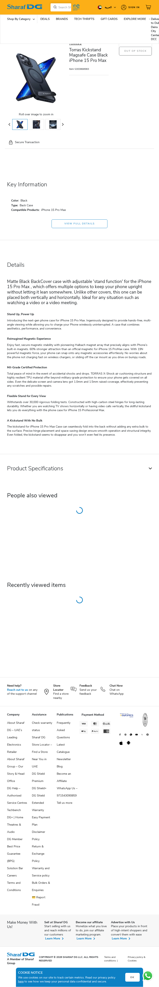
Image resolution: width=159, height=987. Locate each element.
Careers (12, 876)
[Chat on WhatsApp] (148, 976)
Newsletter (64, 759)
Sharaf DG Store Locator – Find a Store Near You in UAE (42, 751)
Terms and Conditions (14, 886)
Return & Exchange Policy (38, 853)
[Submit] (54, 7)
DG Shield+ (39, 788)
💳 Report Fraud (38, 901)
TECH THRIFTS (84, 19)
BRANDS (62, 19)
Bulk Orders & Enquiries (41, 886)
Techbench (14, 810)
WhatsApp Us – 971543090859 (67, 792)
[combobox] (61, 7)
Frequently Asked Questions (63, 730)
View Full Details (79, 223)
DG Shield (38, 796)
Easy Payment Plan (41, 821)
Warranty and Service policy (40, 872)
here (21, 981)
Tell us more (64, 803)
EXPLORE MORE (135, 19)
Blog (60, 766)
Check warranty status (42, 726)
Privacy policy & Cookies (136, 958)
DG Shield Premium (38, 777)
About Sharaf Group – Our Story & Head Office (15, 770)
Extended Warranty (38, 806)
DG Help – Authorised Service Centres (17, 795)
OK (132, 977)
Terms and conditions (110, 958)
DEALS (45, 19)
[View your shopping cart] (149, 7)
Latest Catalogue (63, 748)
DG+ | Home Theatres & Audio (15, 824)
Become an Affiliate (64, 777)
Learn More (52, 938)
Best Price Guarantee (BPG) (13, 853)
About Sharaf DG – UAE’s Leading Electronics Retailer (15, 737)
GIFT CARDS (109, 19)
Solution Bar (15, 868)
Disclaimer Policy (38, 835)
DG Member (15, 839)
